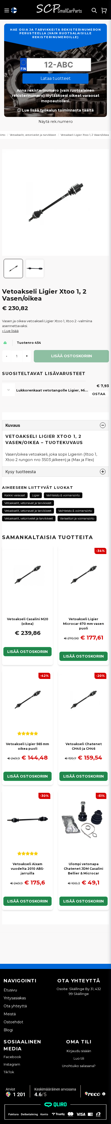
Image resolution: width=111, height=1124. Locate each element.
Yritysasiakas (15, 998)
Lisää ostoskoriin (27, 651)
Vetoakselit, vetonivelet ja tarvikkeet (33, 135)
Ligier (35, 495)
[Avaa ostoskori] (104, 10)
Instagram (12, 1064)
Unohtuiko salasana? (79, 1066)
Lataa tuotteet (56, 78)
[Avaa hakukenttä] (94, 10)
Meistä (10, 1014)
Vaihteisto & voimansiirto (63, 495)
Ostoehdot (13, 1022)
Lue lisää (11, 331)
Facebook (12, 1057)
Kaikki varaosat (14, 495)
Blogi (8, 1030)
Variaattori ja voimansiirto (77, 518)
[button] (14, 10)
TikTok (9, 1072)
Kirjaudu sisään (79, 1051)
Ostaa (98, 394)
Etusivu (10, 990)
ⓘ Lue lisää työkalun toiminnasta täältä (55, 110)
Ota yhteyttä (15, 1006)
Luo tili (79, 1058)
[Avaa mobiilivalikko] (6, 10)
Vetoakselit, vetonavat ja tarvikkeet (27, 503)
